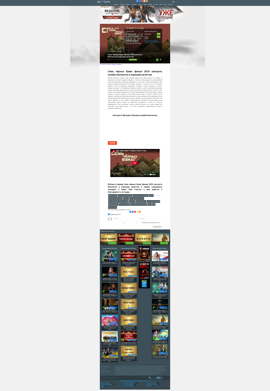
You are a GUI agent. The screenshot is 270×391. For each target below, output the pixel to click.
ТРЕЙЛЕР (112, 143)
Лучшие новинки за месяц (159, 248)
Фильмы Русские (132, 59)
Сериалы (122, 4)
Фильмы (128, 4)
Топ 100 (156, 4)
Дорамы (103, 385)
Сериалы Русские (111, 243)
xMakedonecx (112, 59)
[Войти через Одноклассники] (147, 1)
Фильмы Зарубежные (129, 383)
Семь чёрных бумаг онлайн (137, 198)
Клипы (102, 387)
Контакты (170, 4)
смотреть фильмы (113, 204)
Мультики (134, 4)
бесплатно (132, 201)
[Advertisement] (135, 129)
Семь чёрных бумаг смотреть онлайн (118, 201)
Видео (160, 4)
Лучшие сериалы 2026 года (109, 248)
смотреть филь (112, 207)
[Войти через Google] (144, 1)
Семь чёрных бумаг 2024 (153, 201)
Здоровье (149, 385)
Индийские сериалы (151, 384)
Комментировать (157, 226)
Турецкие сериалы (129, 384)
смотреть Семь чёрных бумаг (140, 195)
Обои (165, 4)
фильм (149, 204)
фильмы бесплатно (141, 201)
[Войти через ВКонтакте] (140, 1)
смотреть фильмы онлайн (125, 195)
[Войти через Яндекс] (142, 1)
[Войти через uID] (137, 1)
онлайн (151, 195)
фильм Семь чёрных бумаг (115, 198)
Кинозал (116, 4)
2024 (154, 204)
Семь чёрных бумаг (124, 204)
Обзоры (150, 4)
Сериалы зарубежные (106, 384)
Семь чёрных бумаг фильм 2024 (139, 204)
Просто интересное (129, 385)
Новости (140, 4)
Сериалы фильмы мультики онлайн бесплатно (135, 381)
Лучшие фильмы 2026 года (128, 248)
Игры (145, 4)
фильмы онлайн (113, 195)
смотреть (125, 198)
